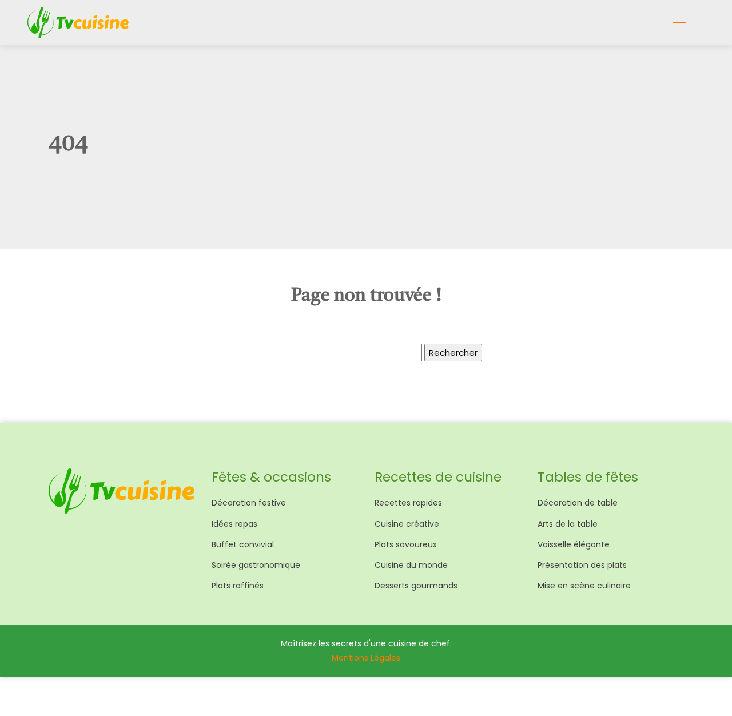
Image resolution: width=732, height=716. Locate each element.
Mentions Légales (366, 657)
